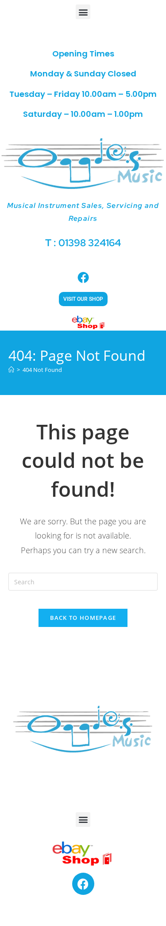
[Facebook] (83, 884)
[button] (83, 11)
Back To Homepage (83, 618)
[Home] (11, 370)
